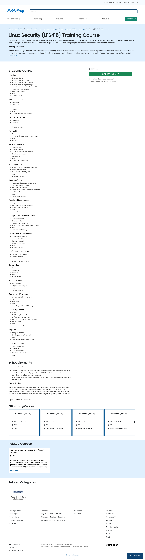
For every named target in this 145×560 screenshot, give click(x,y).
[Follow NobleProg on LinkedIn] (110, 545)
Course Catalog (13, 19)
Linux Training (19, 29)
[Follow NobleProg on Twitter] (117, 545)
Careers (110, 530)
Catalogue (13, 513)
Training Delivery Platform (53, 520)
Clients (109, 524)
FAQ (108, 534)
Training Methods (17, 520)
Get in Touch (135, 556)
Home (11, 29)
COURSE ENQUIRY (110, 74)
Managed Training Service (53, 517)
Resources (83, 19)
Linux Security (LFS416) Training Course (97, 29)
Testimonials (112, 527)
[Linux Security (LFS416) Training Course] (17, 10)
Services (59, 19)
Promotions (14, 517)
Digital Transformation (51, 513)
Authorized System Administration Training (71, 29)
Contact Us (131, 19)
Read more (13, 55)
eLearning (38, 19)
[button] (134, 422)
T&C (108, 537)
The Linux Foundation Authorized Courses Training (41, 29)
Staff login (72, 559)
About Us (105, 19)
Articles (77, 513)
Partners (110, 520)
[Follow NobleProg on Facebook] (114, 545)
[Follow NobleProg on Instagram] (107, 545)
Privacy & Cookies (72, 555)
